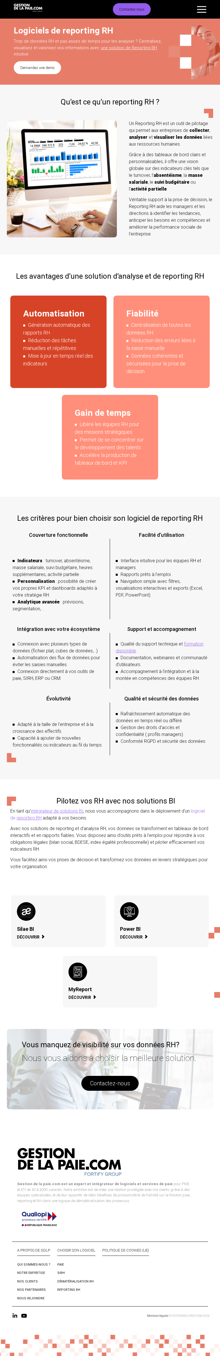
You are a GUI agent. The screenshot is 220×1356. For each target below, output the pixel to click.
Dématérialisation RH (75, 1281)
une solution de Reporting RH (129, 47)
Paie (60, 1264)
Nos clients (27, 1281)
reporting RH (29, 818)
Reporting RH (68, 1290)
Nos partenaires (31, 1290)
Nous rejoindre (30, 1298)
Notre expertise (31, 1273)
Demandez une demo (37, 68)
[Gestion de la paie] (40, 9)
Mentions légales (157, 1315)
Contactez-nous (131, 9)
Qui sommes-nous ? (33, 1264)
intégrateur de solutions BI (57, 811)
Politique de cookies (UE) (125, 1250)
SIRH (61, 1273)
